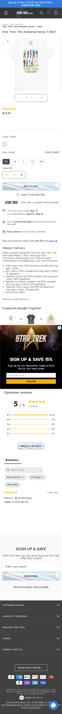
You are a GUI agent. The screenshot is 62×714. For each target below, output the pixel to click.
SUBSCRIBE (31, 381)
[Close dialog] (59, 328)
